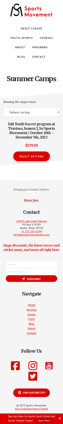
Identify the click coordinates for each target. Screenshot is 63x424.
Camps (31, 314)
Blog (31, 324)
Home (31, 305)
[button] (31, 278)
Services (31, 310)
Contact (31, 333)
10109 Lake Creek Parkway (31, 221)
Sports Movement (31, 10)
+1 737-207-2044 (31, 231)
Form (31, 319)
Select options (31, 156)
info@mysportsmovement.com (31, 234)
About (31, 328)
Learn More (44, 420)
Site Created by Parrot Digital (31, 408)
